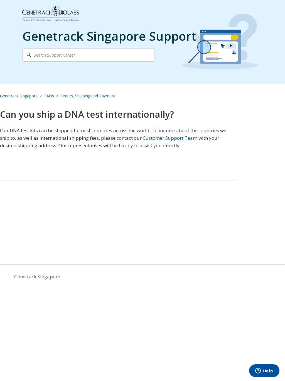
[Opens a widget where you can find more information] (264, 371)
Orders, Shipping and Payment (88, 95)
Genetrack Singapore (19, 95)
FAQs (49, 95)
